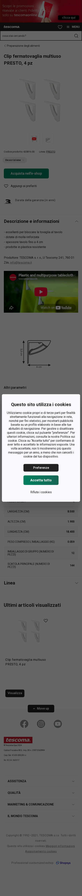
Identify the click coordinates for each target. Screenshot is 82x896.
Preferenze (41, 467)
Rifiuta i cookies (41, 492)
